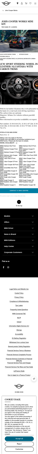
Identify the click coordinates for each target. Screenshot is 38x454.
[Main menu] (35, 3)
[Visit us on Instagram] (8, 267)
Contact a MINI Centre (19, 190)
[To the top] (19, 202)
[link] (17, 3)
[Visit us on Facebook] (3, 267)
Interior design (23, 54)
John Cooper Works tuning (8, 54)
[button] (22, 3)
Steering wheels (5, 56)
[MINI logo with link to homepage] (19, 386)
